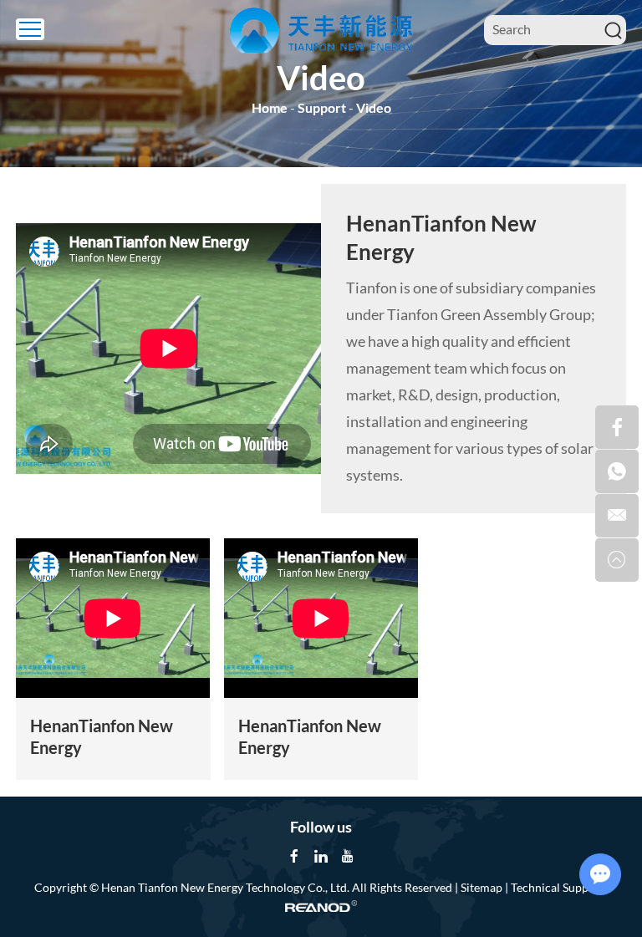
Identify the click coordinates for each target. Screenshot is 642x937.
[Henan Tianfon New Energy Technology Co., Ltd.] (321, 30)
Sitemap (481, 887)
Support (322, 107)
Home (270, 107)
